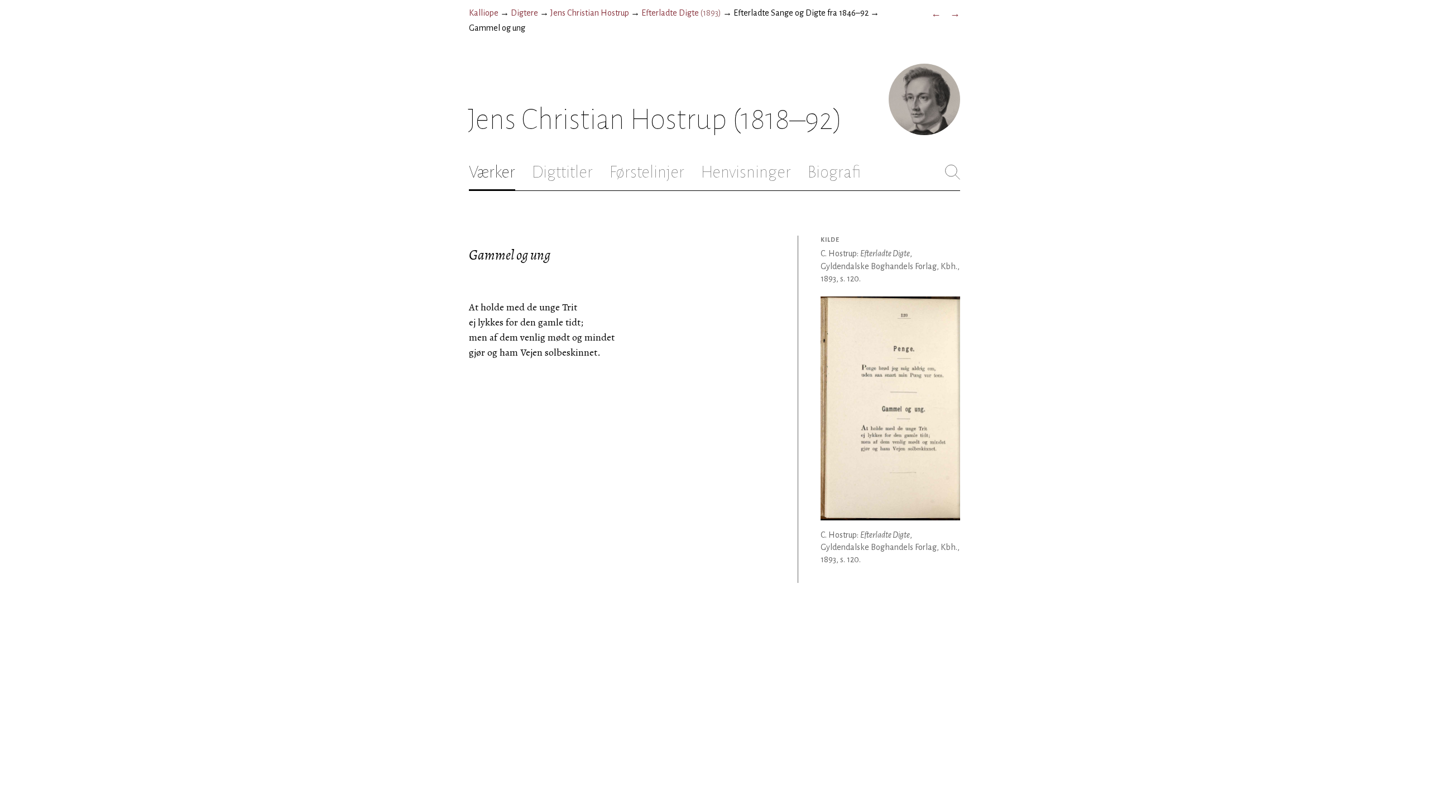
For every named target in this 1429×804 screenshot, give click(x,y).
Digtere (524, 12)
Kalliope (483, 12)
